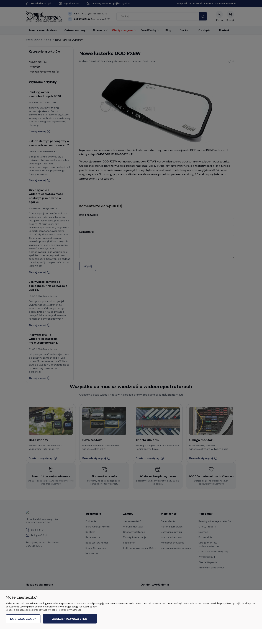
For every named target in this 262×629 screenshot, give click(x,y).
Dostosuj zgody (23, 619)
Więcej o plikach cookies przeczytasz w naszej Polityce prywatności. (43, 609)
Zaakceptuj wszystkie (69, 619)
